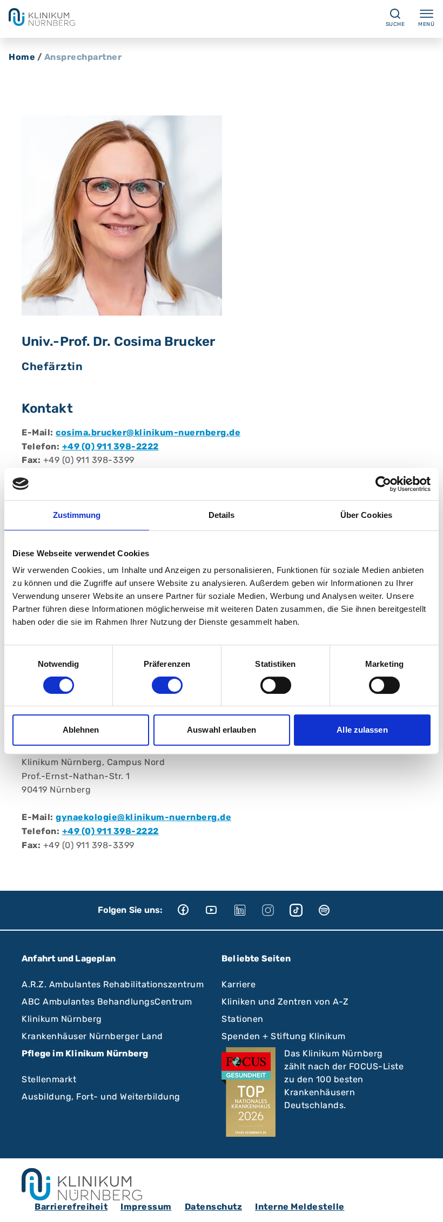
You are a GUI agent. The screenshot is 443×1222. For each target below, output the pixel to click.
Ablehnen (81, 729)
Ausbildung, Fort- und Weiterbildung (101, 1096)
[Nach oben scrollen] (425, 1204)
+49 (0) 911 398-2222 (110, 446)
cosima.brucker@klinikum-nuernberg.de (148, 432)
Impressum (146, 1206)
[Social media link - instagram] (275, 910)
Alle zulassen (362, 729)
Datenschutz (214, 1206)
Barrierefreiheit (71, 1206)
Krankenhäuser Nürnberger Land (92, 1036)
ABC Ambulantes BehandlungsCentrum (107, 1001)
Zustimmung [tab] (77, 515)
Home (22, 57)
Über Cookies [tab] (366, 515)
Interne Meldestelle (300, 1206)
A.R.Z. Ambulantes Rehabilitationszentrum (113, 984)
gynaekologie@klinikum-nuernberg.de (143, 817)
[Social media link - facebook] (191, 910)
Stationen (243, 1019)
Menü (426, 24)
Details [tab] (222, 515)
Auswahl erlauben (221, 729)
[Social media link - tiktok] (304, 910)
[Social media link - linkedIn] (247, 910)
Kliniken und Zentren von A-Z (285, 1001)
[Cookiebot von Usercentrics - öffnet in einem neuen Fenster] (383, 484)
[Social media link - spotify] (332, 910)
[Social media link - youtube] (219, 910)
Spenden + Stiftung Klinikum (284, 1036)
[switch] (167, 685)
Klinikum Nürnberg (62, 1019)
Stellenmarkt (49, 1079)
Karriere (239, 984)
